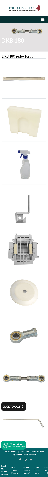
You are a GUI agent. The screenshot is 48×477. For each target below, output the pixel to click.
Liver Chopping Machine (15, 470)
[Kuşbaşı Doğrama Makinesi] (24, 8)
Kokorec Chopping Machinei (26, 470)
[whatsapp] (13, 406)
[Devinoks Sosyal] (13, 444)
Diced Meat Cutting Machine (4, 470)
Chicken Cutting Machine (37, 470)
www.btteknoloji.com (26, 454)
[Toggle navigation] (43, 19)
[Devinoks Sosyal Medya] (20, 459)
